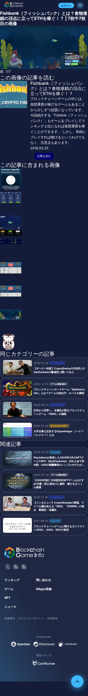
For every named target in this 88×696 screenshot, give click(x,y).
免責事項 (9, 618)
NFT (7, 597)
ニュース (10, 606)
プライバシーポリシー (31, 618)
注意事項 (52, 618)
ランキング (11, 580)
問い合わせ (43, 580)
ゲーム (8, 589)
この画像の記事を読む (27, 77)
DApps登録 (44, 589)
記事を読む (44, 156)
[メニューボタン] (80, 5)
